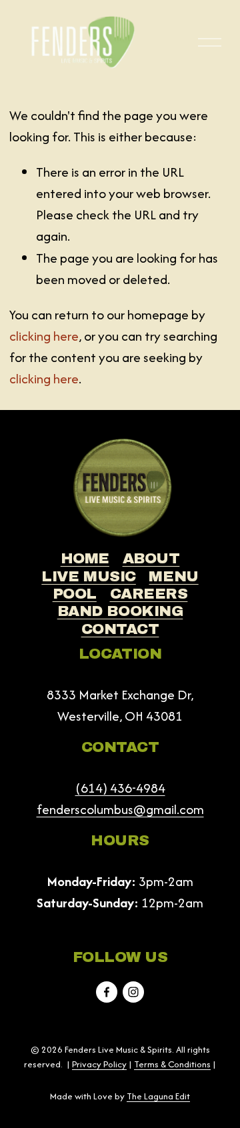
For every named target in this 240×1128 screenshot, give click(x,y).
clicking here (44, 336)
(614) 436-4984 (120, 788)
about (151, 558)
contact (120, 629)
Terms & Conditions (172, 1064)
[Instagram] (133, 992)
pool (75, 593)
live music (88, 576)
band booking (120, 611)
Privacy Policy (99, 1064)
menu (173, 576)
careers (149, 593)
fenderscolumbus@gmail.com (120, 809)
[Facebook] (106, 992)
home (85, 558)
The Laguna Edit (158, 1096)
